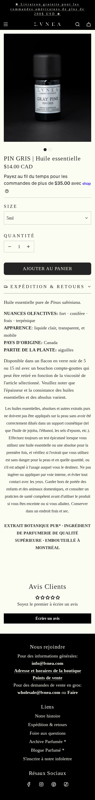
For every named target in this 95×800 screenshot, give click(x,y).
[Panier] (88, 24)
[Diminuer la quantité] (9, 246)
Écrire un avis (47, 618)
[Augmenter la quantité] (28, 246)
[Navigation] (5, 24)
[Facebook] (28, 784)
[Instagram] (41, 784)
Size (10, 206)
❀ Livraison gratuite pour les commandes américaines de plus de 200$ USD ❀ (47, 9)
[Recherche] (77, 24)
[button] (45, 149)
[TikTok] (66, 784)
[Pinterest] (53, 784)
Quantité (19, 235)
